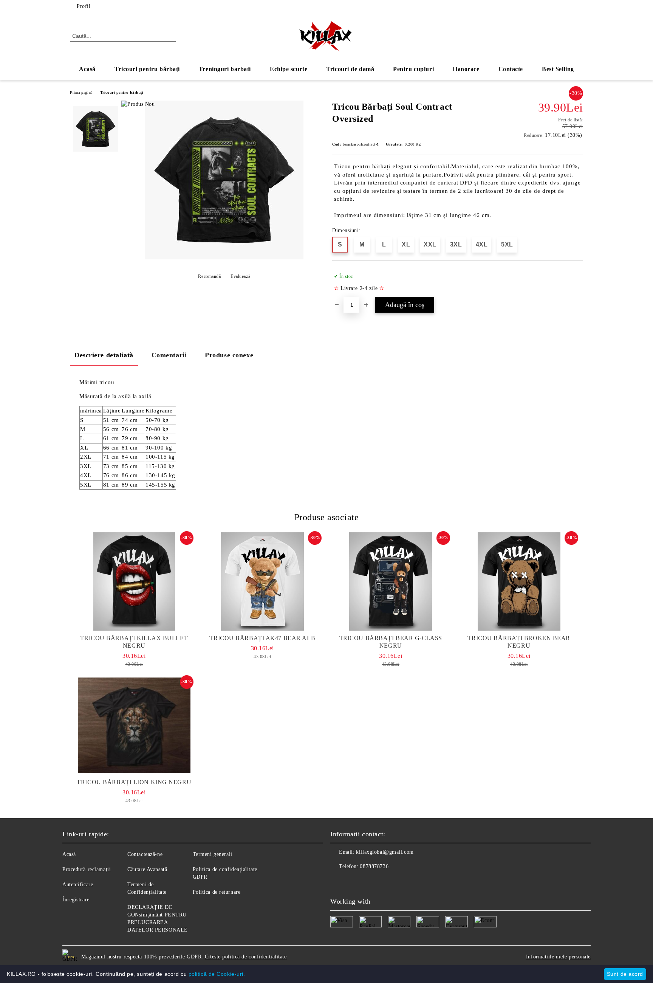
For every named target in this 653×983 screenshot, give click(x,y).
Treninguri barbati (225, 69)
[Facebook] (567, 6)
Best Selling (558, 69)
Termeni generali (212, 854)
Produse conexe (229, 355)
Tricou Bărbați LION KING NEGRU (134, 782)
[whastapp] (370, 882)
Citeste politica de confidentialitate (246, 957)
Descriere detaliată (103, 355)
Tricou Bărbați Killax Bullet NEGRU (134, 642)
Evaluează (240, 276)
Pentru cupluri (413, 69)
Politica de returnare (217, 892)
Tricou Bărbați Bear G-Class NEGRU (390, 642)
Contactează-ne (144, 854)
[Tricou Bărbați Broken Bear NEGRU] (519, 581)
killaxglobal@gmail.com (384, 852)
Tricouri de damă (350, 69)
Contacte (510, 69)
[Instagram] (579, 6)
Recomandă (209, 276)
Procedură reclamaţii (86, 869)
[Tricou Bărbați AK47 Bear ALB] (262, 581)
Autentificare (77, 884)
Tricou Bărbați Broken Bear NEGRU (518, 642)
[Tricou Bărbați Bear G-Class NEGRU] (390, 581)
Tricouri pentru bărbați (147, 69)
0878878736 (374, 866)
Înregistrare (76, 899)
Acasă (87, 69)
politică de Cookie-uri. (217, 974)
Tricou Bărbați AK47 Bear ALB (262, 638)
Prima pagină (81, 92)
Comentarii (169, 355)
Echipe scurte (288, 69)
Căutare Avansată (147, 869)
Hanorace (466, 69)
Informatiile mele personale (558, 957)
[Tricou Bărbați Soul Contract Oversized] (224, 257)
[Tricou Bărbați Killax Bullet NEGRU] (134, 581)
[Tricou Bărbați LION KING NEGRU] (134, 725)
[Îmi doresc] (577, 282)
